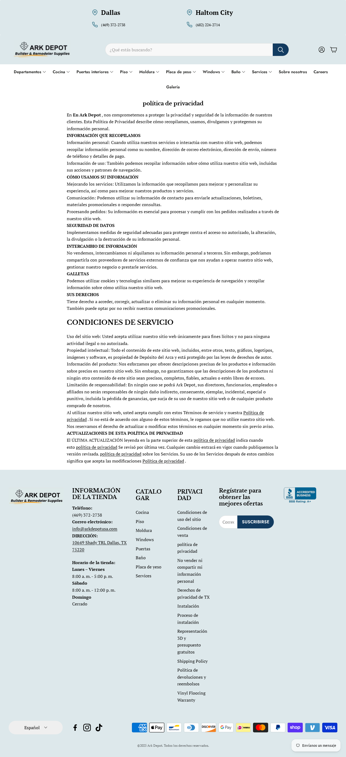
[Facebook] (75, 727)
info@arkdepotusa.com (94, 529)
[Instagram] (87, 727)
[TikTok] (99, 727)
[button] (197, 49)
